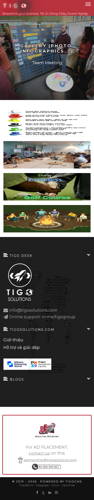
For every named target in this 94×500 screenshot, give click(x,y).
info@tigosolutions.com (33, 310)
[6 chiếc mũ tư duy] (47, 123)
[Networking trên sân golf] (47, 186)
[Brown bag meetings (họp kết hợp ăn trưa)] (47, 154)
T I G (10, 6)
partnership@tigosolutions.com (50, 460)
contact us (39, 453)
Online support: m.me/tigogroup (42, 317)
